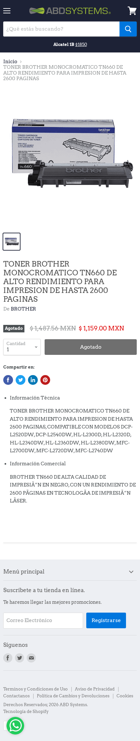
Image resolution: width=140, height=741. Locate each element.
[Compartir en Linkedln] (33, 380)
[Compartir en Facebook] (8, 380)
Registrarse (106, 620)
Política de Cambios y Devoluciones (73, 695)
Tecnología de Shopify (26, 711)
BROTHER (23, 309)
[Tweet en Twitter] (20, 380)
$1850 (81, 44)
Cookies (125, 695)
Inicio (10, 62)
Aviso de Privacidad (95, 689)
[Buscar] (128, 29)
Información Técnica (35, 398)
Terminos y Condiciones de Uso (35, 689)
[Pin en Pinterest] (45, 380)
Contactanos (16, 695)
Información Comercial (38, 464)
